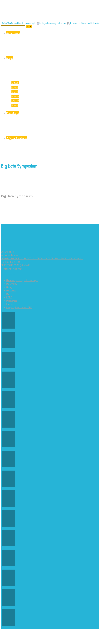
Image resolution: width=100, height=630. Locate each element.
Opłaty (9, 287)
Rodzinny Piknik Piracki (11, 268)
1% (7, 293)
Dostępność (11, 300)
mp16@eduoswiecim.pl (24, 23)
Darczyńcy (11, 290)
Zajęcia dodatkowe (16, 138)
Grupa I (14, 87)
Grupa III (15, 96)
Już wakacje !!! (7, 251)
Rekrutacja (12, 113)
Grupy (9, 58)
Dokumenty (11, 283)
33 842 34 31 (7, 23)
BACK (15, 82)
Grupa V (14, 105)
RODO (9, 297)
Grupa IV (15, 100)
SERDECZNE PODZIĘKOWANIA (15, 265)
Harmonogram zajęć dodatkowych (22, 280)
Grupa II (14, 91)
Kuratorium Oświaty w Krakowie (84, 23)
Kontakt (9, 304)
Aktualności (13, 33)
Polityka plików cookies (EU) (19, 307)
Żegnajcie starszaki (9, 255)
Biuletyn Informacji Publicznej (52, 23)
